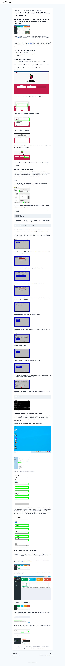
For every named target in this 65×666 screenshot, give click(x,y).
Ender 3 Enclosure (16, 654)
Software (51, 1)
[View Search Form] (32, 2)
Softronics (61, 1)
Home (44, 1)
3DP (47, 1)
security (22, 207)
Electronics (56, 1)
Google (36, 251)
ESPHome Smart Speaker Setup (46, 654)
